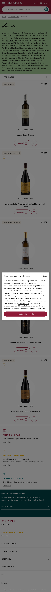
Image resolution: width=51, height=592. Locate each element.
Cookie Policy (24, 303)
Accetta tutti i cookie (25, 314)
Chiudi (45, 276)
